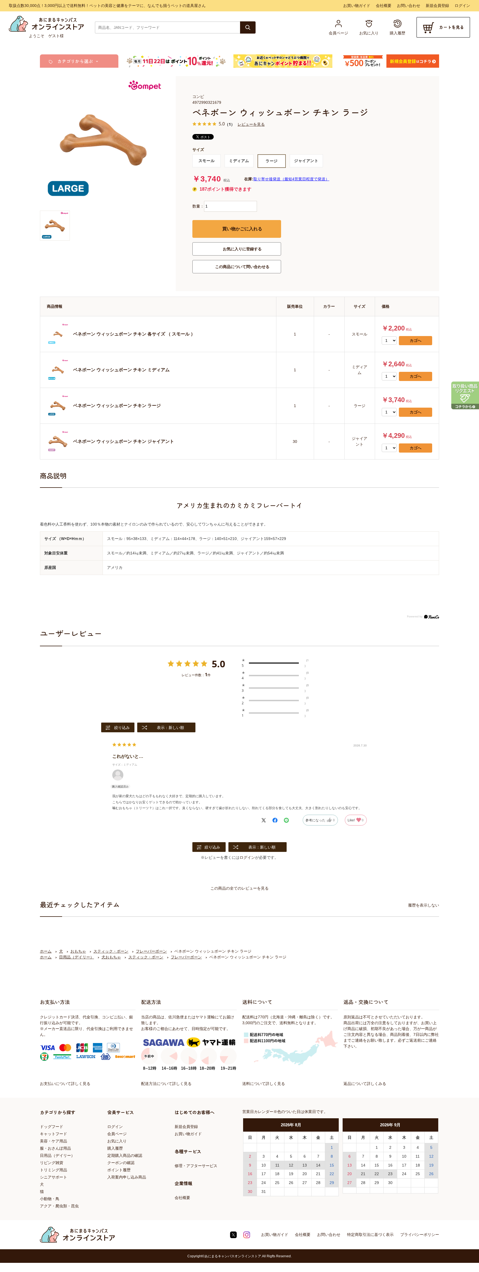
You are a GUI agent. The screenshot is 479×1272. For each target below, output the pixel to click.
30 (250, 1191)
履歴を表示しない (423, 905)
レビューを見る (251, 124)
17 (263, 1174)
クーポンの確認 (120, 1162)
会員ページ (117, 1134)
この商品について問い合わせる (242, 266)
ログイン (462, 5)
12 (291, 1165)
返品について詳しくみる (364, 1083)
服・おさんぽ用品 (55, 1148)
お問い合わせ (408, 5)
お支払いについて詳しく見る (65, 1083)
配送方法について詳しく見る (166, 1083)
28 (318, 1182)
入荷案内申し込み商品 (126, 1177)
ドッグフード (51, 1126)
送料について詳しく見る (263, 1083)
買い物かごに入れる (242, 228)
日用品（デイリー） (57, 1155)
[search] (248, 27)
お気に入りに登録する (242, 249)
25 (277, 1182)
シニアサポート (53, 1177)
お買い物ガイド (356, 5)
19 (291, 1174)
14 (318, 1165)
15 (332, 1165)
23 (250, 1182)
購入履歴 (115, 1148)
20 (304, 1174)
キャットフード (53, 1134)
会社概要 (383, 5)
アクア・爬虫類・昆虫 (59, 1206)
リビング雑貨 (51, 1162)
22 (332, 1174)
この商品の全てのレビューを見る (239, 888)
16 (250, 1174)
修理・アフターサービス (196, 1166)
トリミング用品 (53, 1170)
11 (277, 1165)
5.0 (218, 663)
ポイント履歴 (119, 1170)
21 (318, 1174)
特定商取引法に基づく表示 (370, 1234)
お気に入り (117, 1141)
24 (263, 1182)
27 (304, 1182)
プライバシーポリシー (419, 1234)
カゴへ (415, 340)
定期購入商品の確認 (124, 1155)
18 (277, 1174)
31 (263, 1191)
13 (304, 1165)
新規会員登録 (437, 5)
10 (263, 1165)
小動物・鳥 (49, 1199)
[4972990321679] (55, 226)
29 (332, 1182)
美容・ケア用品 (53, 1141)
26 (291, 1182)
